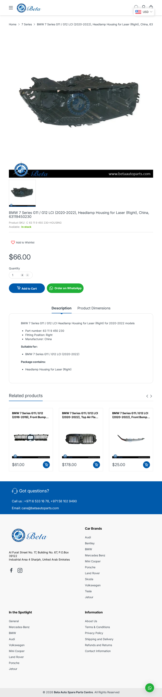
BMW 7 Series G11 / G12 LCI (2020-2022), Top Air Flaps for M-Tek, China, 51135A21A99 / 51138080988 (80, 415)
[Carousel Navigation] (149, 396)
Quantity (14, 268)
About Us (91, 621)
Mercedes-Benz (19, 627)
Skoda (89, 579)
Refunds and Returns (98, 645)
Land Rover (92, 573)
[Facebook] (11, 571)
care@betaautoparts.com (40, 508)
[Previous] (151, 396)
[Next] (147, 396)
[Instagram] (20, 571)
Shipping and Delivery (99, 639)
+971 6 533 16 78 (36, 501)
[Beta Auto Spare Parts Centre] (28, 535)
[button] (149, 687)
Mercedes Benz (95, 555)
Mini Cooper (93, 561)
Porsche (90, 567)
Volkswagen (93, 585)
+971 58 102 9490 (64, 501)
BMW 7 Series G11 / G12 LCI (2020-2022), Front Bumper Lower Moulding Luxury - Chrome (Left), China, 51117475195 (131, 415)
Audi (88, 537)
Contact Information (98, 651)
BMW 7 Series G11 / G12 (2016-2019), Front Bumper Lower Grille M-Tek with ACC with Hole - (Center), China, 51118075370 (30, 415)
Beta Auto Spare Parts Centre (73, 692)
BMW (88, 549)
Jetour (89, 597)
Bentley (90, 543)
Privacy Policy (94, 633)
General (14, 621)
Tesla (88, 591)
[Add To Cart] (46, 464)
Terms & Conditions (97, 627)
